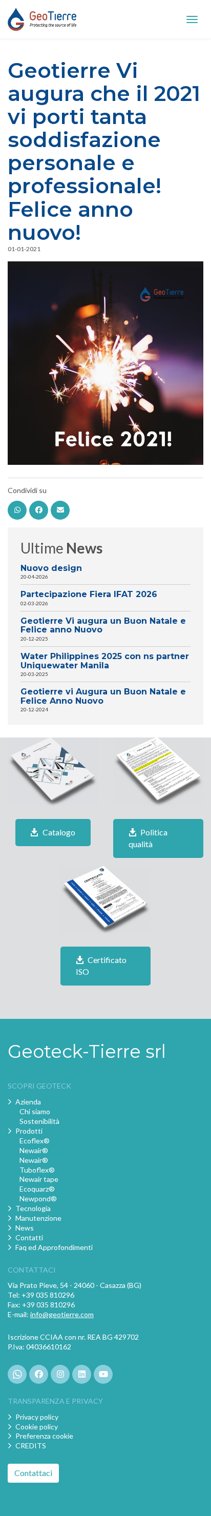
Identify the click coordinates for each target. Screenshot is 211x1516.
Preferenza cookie (44, 1435)
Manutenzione (38, 1218)
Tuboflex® (37, 1169)
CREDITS (30, 1445)
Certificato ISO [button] (101, 965)
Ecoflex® (34, 1140)
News (24, 1227)
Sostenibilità (39, 1121)
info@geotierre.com (62, 1314)
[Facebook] (38, 510)
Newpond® (38, 1198)
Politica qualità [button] (148, 838)
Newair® (33, 1150)
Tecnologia (33, 1208)
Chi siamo (34, 1111)
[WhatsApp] (17, 510)
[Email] (60, 510)
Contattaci (33, 1473)
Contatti (29, 1237)
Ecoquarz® (37, 1188)
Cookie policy (36, 1426)
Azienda (28, 1101)
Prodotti (29, 1130)
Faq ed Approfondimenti (54, 1247)
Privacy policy (36, 1416)
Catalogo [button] (58, 832)
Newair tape (38, 1179)
